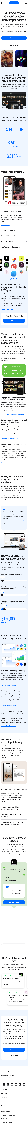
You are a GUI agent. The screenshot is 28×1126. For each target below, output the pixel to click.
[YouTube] (16, 1084)
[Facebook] (8, 1084)
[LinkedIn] (24, 1084)
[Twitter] (4, 1084)
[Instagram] (12, 1084)
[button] (20, 945)
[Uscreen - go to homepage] (2, 3)
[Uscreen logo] (5, 1071)
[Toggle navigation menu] (26, 3)
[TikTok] (20, 1084)
